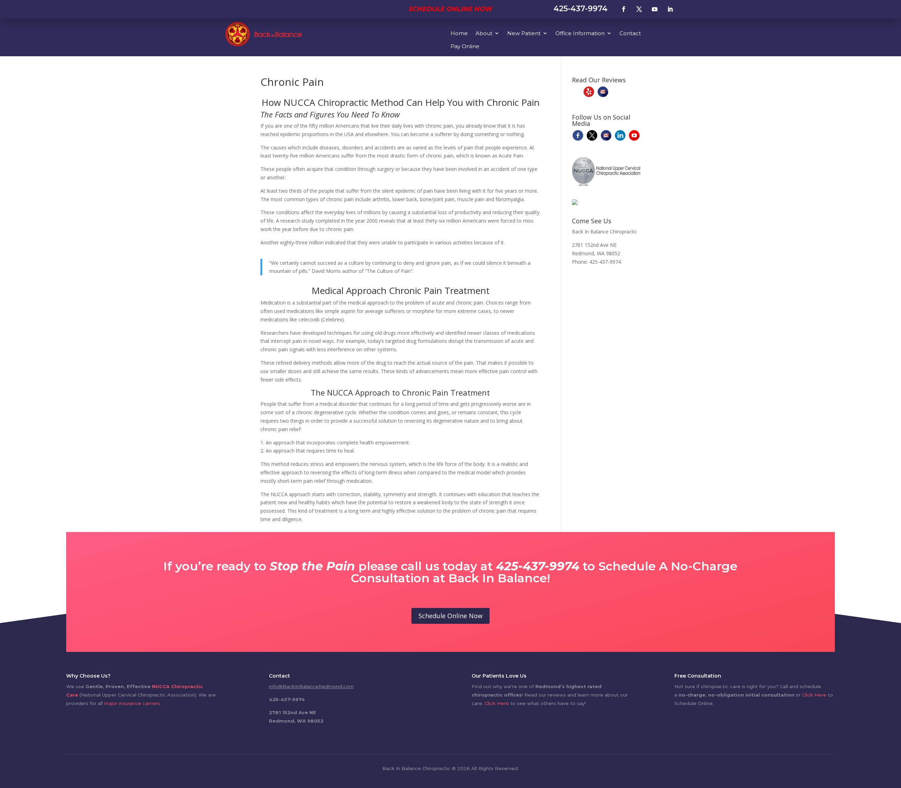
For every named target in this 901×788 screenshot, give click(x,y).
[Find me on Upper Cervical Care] (575, 203)
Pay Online (464, 46)
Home (459, 33)
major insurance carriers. (132, 703)
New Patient (524, 33)
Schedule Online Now (450, 9)
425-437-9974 (580, 9)
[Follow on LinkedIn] (670, 9)
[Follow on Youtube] (654, 9)
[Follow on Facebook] (623, 9)
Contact (630, 33)
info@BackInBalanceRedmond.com (311, 686)
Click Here (497, 703)
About (483, 33)
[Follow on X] (639, 9)
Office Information (580, 33)
